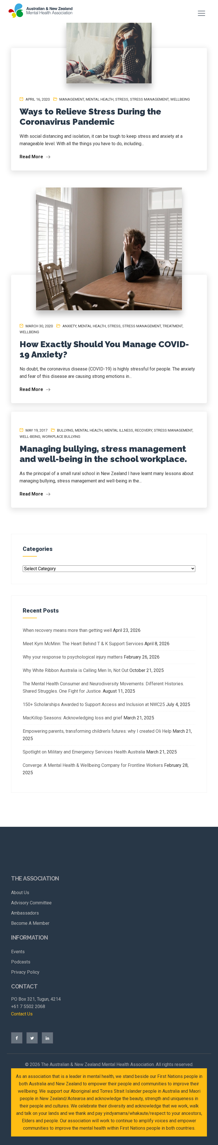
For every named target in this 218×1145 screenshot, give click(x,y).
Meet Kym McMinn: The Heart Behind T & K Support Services (83, 643)
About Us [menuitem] (20, 892)
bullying (65, 430)
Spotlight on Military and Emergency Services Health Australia (84, 752)
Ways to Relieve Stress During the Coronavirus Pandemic (90, 117)
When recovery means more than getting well (67, 630)
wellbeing (180, 99)
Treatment (173, 326)
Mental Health (100, 99)
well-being (30, 436)
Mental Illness (118, 430)
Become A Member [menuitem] (30, 923)
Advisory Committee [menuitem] (31, 902)
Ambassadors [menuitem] (25, 913)
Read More (32, 156)
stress (121, 99)
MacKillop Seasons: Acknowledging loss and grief (72, 718)
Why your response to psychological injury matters (73, 657)
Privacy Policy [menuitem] (25, 972)
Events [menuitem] (18, 951)
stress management (149, 99)
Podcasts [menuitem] (20, 962)
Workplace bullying (61, 436)
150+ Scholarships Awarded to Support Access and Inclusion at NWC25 (94, 704)
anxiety (69, 326)
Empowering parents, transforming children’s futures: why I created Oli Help (97, 731)
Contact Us (22, 1014)
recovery (143, 430)
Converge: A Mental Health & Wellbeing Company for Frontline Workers (93, 765)
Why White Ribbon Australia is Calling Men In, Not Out (75, 670)
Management (71, 99)
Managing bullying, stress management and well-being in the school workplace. (103, 454)
